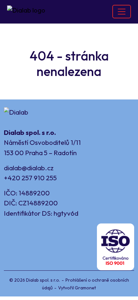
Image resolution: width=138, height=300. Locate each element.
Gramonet (85, 288)
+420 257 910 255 (30, 177)
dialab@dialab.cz (29, 168)
